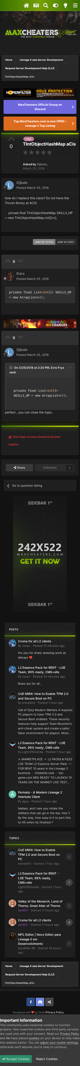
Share (20, 467)
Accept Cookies (17, 1059)
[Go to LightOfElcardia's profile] (12, 745)
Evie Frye (57, 367)
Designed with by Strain (29, 1012)
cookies (34, 1038)
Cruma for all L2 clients (34, 641)
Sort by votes (44, 242)
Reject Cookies (46, 1059)
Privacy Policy (55, 1012)
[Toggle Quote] (11, 367)
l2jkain (42, 164)
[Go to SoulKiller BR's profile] (12, 936)
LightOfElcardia (32, 752)
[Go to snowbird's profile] (12, 696)
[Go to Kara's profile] (9, 276)
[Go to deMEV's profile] (12, 903)
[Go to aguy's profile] (12, 794)
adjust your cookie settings (59, 1042)
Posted (32, 187)
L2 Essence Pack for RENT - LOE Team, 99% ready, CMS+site (38, 878)
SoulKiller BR (26, 948)
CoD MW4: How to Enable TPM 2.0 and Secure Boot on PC (39, 854)
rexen (26, 645)
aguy (25, 801)
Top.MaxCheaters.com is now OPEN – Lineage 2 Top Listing (40, 123)
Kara (20, 273)
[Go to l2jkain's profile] (9, 185)
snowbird (28, 702)
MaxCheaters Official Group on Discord (40, 107)
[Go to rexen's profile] (12, 643)
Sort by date (66, 242)
